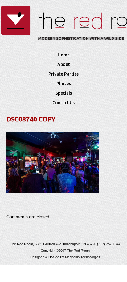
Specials (63, 93)
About (63, 64)
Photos (63, 83)
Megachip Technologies (82, 257)
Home (64, 54)
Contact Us (63, 102)
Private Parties (63, 74)
